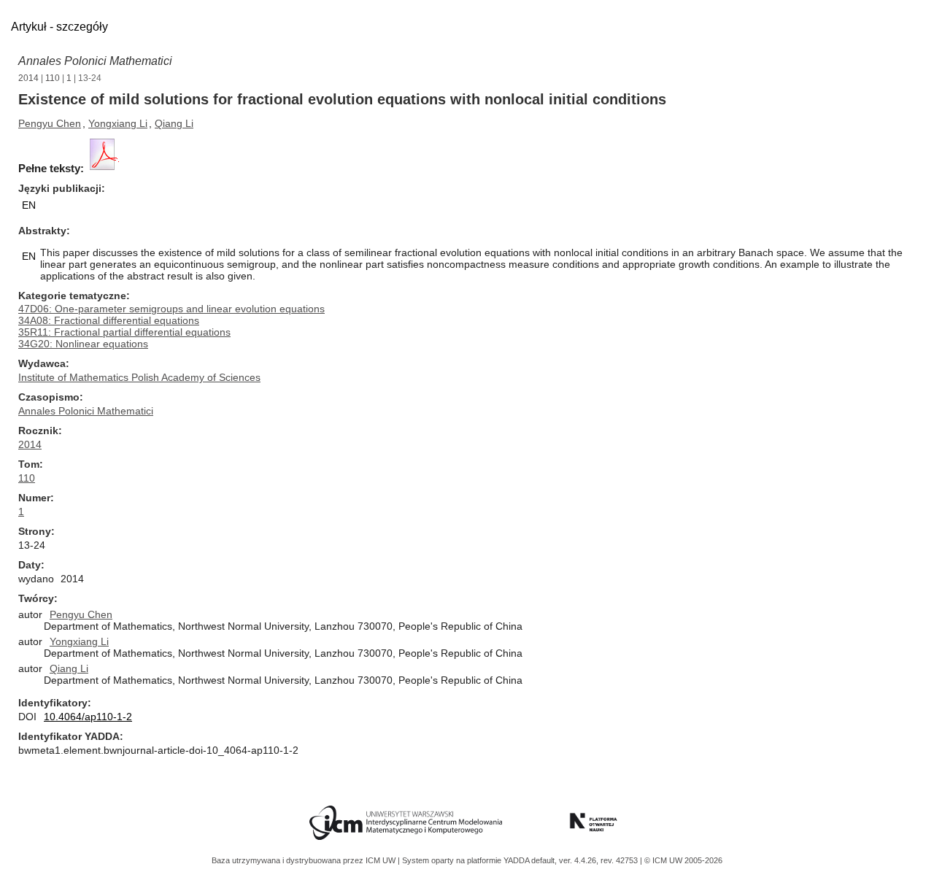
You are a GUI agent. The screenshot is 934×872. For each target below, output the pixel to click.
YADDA (517, 860)
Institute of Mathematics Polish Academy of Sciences (139, 377)
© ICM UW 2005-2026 (683, 860)
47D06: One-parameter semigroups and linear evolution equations (171, 309)
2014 (28, 78)
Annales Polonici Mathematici (95, 61)
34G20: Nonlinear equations (83, 344)
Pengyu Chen (49, 123)
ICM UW (382, 860)
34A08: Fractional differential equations (108, 320)
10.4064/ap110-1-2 (88, 716)
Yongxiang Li (117, 123)
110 (52, 78)
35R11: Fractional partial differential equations (124, 332)
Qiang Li (174, 123)
